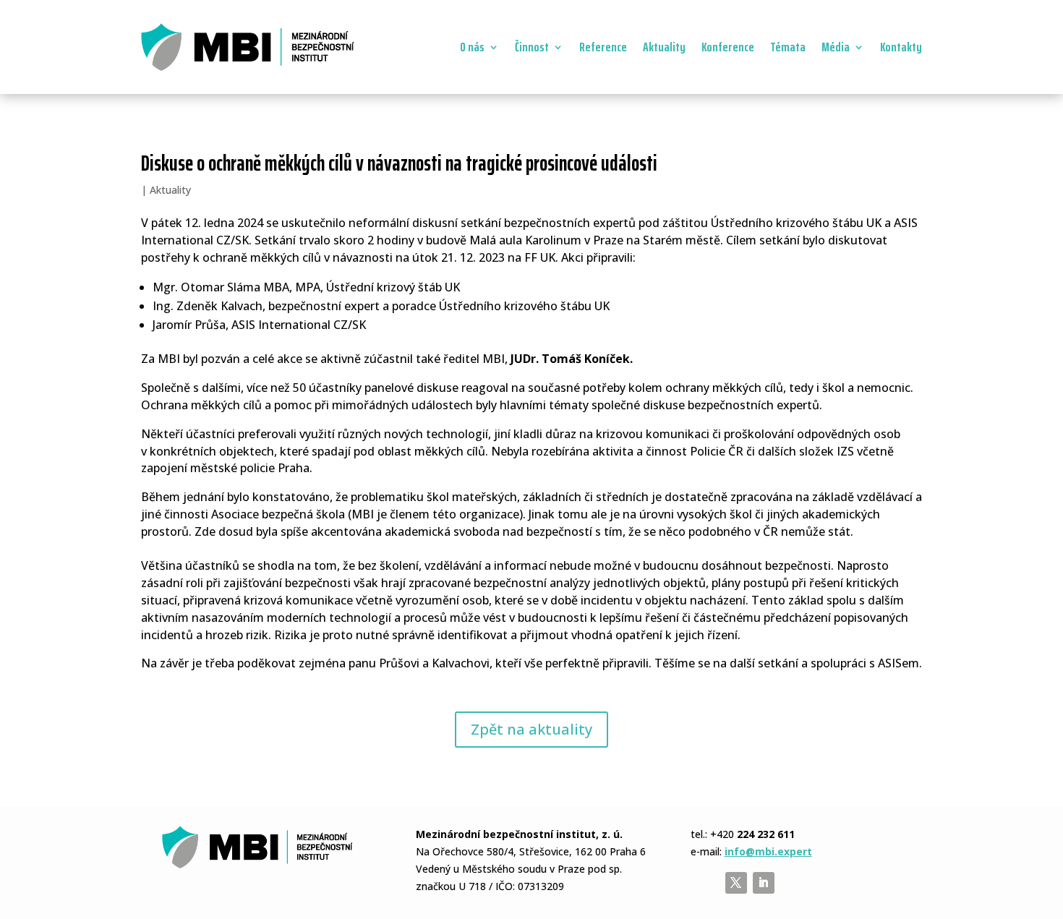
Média (835, 47)
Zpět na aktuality (531, 729)
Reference (603, 47)
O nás (472, 47)
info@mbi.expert (768, 851)
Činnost (532, 47)
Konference (727, 47)
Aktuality (664, 47)
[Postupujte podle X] (736, 883)
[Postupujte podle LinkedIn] (763, 883)
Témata (788, 47)
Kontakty (901, 47)
